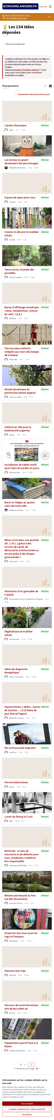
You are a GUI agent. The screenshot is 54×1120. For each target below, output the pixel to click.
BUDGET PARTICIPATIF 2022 (15, 15)
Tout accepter (27, 1103)
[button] (45, 85)
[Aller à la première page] (20, 6)
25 (37, 1068)
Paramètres (27, 1114)
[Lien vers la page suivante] (31, 1065)
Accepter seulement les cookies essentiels (27, 1109)
